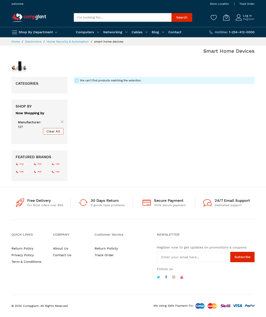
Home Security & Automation (68, 41)
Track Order (247, 3)
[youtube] (181, 278)
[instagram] (173, 278)
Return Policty (106, 248)
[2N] (21, 164)
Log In (247, 15)
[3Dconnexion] (57, 164)
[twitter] (158, 278)
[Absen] (57, 172)
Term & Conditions (26, 262)
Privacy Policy (22, 255)
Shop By (24, 106)
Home (16, 41)
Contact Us (62, 255)
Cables (137, 32)
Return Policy (22, 248)
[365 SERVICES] (40, 164)
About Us (60, 248)
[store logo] (29, 17)
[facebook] (166, 278)
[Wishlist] (214, 17)
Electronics (33, 41)
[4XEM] (40, 172)
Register (249, 19)
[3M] (21, 172)
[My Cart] (226, 17)
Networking (112, 32)
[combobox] (122, 17)
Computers (85, 32)
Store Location (219, 3)
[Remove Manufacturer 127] (61, 122)
